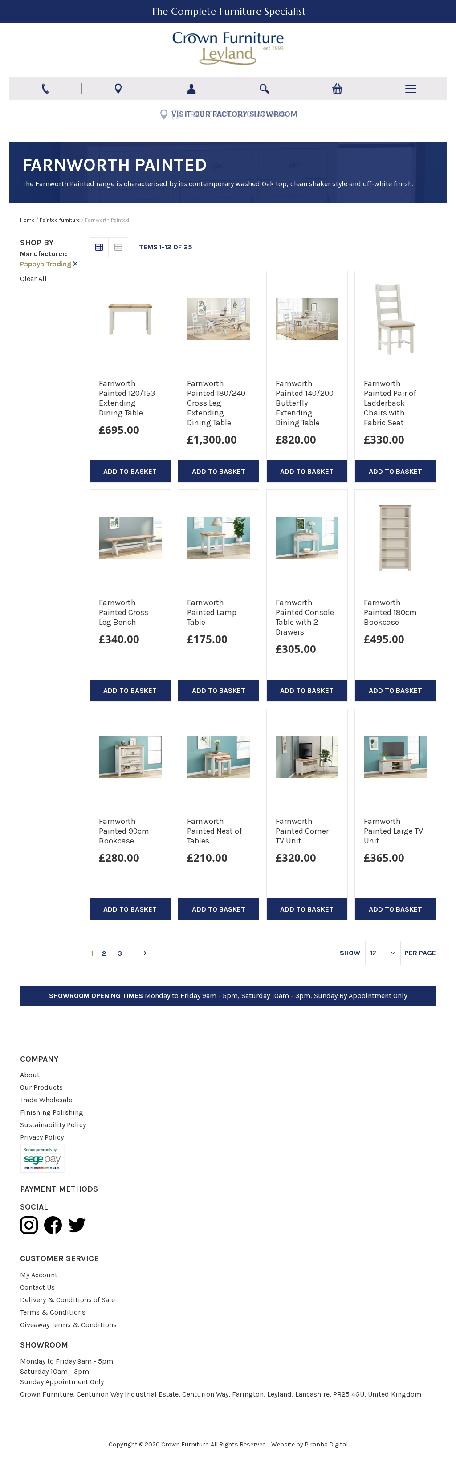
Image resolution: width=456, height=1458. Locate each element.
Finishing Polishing (51, 1112)
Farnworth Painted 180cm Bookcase (390, 612)
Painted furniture (60, 220)
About (30, 1075)
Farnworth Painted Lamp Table (211, 612)
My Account (38, 1275)
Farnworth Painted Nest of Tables (214, 831)
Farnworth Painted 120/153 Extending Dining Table (127, 398)
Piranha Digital (326, 1444)
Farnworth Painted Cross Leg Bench (123, 612)
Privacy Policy (42, 1137)
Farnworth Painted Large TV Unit (393, 831)
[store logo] (228, 48)
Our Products (41, 1087)
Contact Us (37, 1287)
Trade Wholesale (46, 1100)
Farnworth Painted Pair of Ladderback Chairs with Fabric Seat (390, 403)
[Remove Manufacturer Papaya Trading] (75, 264)
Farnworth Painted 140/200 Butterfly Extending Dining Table (305, 403)
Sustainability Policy (53, 1124)
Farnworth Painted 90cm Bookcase (124, 831)
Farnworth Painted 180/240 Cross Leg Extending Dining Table (216, 403)
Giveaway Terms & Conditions (68, 1324)
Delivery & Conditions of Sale (67, 1299)
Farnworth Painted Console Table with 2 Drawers (305, 617)
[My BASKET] (337, 88)
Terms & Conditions (53, 1312)
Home (28, 220)
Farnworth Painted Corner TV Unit (302, 831)
